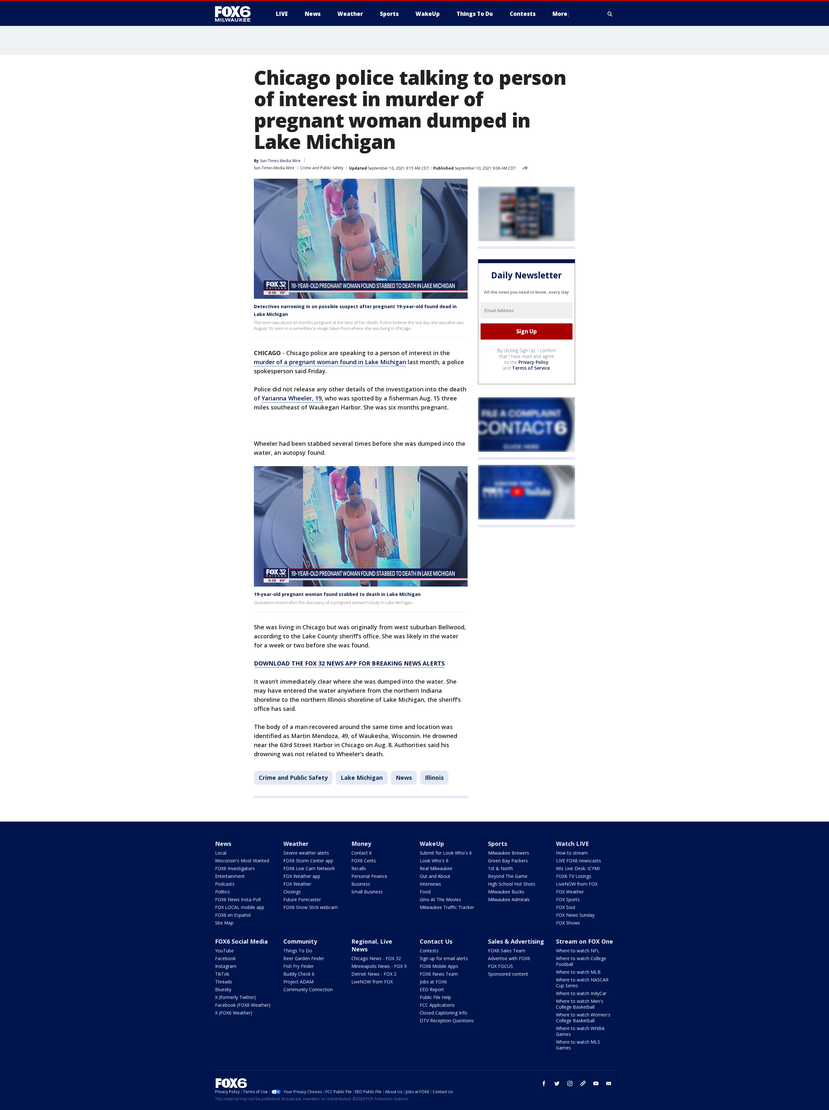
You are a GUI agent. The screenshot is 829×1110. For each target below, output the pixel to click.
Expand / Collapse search (610, 14)
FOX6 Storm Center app (308, 861)
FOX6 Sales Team (506, 950)
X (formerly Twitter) (235, 997)
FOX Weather (297, 884)
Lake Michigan (362, 777)
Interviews (430, 884)
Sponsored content (508, 974)
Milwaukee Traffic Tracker (447, 907)
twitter (557, 1083)
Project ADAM (298, 982)
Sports (497, 843)
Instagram (225, 966)
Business (360, 884)
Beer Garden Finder (303, 958)
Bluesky (223, 989)
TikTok (222, 974)
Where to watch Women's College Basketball (583, 1018)
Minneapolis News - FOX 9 (379, 966)
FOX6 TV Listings (573, 876)
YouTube (224, 950)
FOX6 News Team (439, 974)
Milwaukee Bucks (506, 892)
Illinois (434, 777)
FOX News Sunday (575, 915)
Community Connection (308, 989)
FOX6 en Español (233, 915)
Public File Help (435, 997)
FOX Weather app (301, 876)
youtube (596, 1083)
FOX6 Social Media (241, 941)
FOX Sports (568, 899)
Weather (296, 843)
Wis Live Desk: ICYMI (578, 868)
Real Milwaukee (436, 868)
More (559, 13)
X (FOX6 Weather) (233, 1013)
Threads (223, 982)
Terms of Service (531, 368)
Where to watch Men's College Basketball (579, 1004)
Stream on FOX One (584, 941)
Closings (292, 892)
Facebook (225, 958)
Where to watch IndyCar (581, 993)
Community (300, 941)
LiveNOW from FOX (576, 884)
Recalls (358, 868)
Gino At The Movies (440, 899)
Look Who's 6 (434, 861)
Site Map (224, 923)
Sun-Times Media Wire (274, 168)
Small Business (367, 892)
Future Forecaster (302, 899)
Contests (429, 950)
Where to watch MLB (578, 972)
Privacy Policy (533, 362)
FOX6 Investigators (235, 868)
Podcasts (224, 884)
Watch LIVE (572, 843)
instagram (570, 1083)
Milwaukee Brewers (508, 853)
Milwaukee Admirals (509, 899)
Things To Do (297, 950)
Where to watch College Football (581, 961)
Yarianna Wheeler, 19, (292, 398)
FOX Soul (565, 907)
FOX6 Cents (363, 861)
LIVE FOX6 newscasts (578, 861)
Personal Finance (369, 876)
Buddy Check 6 (298, 974)
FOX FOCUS (500, 966)
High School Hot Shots (511, 884)
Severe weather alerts (306, 853)
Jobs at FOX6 (433, 982)
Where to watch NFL (577, 950)
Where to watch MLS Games (578, 1045)
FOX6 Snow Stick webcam (310, 907)
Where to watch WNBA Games (580, 1031)
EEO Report (432, 989)
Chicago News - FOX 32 (376, 958)
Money (361, 843)
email (609, 1083)
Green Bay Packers (508, 861)
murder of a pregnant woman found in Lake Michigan (330, 362)
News (404, 777)
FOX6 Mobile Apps (439, 966)
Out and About (435, 876)
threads (583, 1083)
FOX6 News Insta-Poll (238, 899)
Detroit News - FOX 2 (373, 974)
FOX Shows (568, 923)
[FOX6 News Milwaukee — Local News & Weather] (236, 14)
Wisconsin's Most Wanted (242, 861)
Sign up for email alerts (444, 958)
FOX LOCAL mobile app (239, 907)
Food (425, 892)
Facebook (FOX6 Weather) (242, 1005)
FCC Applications (437, 1005)
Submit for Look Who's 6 (446, 853)
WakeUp (432, 843)
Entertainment (230, 876)
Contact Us (436, 941)
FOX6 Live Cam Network (309, 868)
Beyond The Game (508, 876)
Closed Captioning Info (443, 1013)
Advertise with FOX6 (509, 958)
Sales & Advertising (516, 941)
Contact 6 (361, 853)
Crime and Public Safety (321, 168)
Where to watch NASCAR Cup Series (582, 983)
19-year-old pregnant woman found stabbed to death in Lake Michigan (337, 594)
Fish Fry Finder (298, 966)
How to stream (572, 853)
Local (220, 853)
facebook (544, 1083)
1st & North (500, 868)
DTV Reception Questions (447, 1020)
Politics (222, 892)
